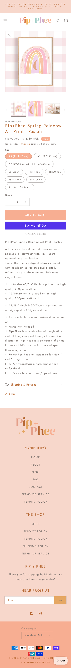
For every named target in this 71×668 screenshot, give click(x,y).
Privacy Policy (36, 531)
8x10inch (14, 172)
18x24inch (15, 179)
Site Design (52, 658)
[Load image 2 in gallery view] (35, 108)
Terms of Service (35, 494)
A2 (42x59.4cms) (19, 164)
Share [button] (12, 394)
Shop (36, 524)
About (35, 465)
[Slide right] (64, 110)
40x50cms (44, 164)
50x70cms (36, 179)
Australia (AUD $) (34, 635)
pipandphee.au (30, 658)
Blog (36, 472)
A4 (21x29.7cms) (18, 156)
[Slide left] (6, 110)
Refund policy (35, 502)
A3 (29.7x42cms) (47, 156)
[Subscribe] (60, 600)
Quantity (9, 195)
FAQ (36, 479)
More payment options (35, 233)
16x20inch (55, 172)
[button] (5, 20)
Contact (36, 487)
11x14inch (34, 172)
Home (35, 457)
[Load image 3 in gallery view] (52, 108)
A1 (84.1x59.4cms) (20, 187)
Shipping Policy (36, 546)
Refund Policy (35, 539)
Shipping (25, 143)
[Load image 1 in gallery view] (18, 108)
